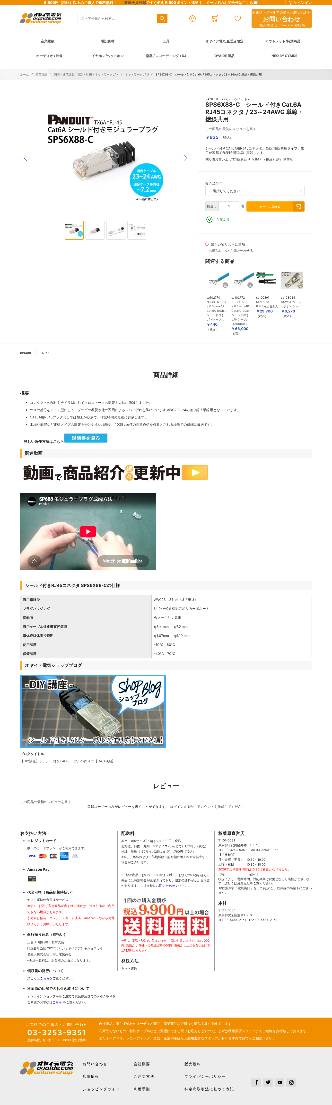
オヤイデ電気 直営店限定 (224, 41)
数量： (212, 206)
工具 (166, 41)
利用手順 (142, 1089)
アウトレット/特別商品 (282, 41)
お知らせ (243, 883)
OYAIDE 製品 (224, 56)
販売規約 (192, 1064)
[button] (25, 157)
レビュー (47, 353)
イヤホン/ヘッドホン (108, 56)
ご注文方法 (144, 1076)
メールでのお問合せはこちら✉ (232, 2)
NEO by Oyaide (284, 56)
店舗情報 (91, 1076)
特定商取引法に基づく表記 (209, 1089)
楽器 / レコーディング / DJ (166, 56)
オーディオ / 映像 (49, 56)
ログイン (176, 806)
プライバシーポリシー (205, 1076)
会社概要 (142, 1064)
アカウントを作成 (210, 806)
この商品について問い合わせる (229, 250)
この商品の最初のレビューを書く (230, 129)
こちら (44, 978)
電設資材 (107, 41)
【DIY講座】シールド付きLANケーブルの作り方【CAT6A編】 (67, 761)
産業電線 (47, 41)
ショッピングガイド (101, 1089)
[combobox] (122, 19)
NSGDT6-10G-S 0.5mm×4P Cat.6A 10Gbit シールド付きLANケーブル (217, 310)
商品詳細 (25, 353)
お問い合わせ (95, 1064)
